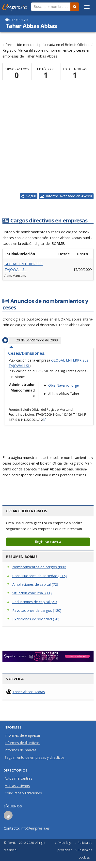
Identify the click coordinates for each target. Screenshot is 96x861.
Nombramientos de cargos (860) (39, 566)
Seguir (30, 196)
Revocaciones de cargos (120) (36, 610)
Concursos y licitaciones (23, 793)
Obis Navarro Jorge (63, 385)
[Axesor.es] (48, 656)
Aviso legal (65, 843)
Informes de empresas (23, 735)
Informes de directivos (22, 743)
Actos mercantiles (18, 778)
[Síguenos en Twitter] (8, 816)
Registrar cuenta (48, 541)
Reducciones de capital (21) (34, 601)
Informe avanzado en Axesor (68, 196)
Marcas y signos (17, 786)
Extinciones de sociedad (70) (35, 618)
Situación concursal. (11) (32, 592)
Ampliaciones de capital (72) (35, 584)
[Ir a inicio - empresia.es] (15, 6)
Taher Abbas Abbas (28, 691)
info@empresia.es (35, 828)
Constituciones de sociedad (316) (39, 575)
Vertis (12, 843)
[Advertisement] (48, 138)
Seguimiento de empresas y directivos (34, 757)
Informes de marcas (20, 750)
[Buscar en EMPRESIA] (74, 6)
